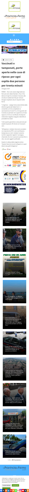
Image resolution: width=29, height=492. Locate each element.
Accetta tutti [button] (15, 485)
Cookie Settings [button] (6, 485)
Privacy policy (6, 488)
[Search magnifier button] (21, 42)
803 (13, 460)
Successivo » (17, 460)
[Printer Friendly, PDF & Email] (6, 149)
